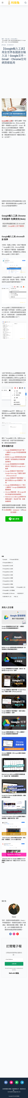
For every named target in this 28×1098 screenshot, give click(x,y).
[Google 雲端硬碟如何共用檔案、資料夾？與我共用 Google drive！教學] (14, 659)
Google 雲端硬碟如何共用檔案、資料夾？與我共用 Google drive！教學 (15, 466)
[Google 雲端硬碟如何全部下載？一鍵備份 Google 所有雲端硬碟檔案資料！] (14, 617)
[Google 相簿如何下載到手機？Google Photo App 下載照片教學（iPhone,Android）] (14, 681)
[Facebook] (10, 934)
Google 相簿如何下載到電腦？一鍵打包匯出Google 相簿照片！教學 (15, 480)
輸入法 (16, 596)
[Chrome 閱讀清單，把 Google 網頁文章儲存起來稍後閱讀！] (14, 744)
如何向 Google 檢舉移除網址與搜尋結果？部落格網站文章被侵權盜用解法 (15, 459)
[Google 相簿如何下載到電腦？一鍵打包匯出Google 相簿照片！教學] (14, 702)
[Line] (17, 1082)
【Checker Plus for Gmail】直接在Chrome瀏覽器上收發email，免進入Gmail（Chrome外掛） (14, 860)
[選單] (2, 2)
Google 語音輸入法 (8, 562)
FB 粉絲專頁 (7, 510)
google (5, 559)
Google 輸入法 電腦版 (8, 587)
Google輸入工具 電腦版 (9, 590)
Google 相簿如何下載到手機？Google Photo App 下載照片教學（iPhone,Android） (15, 473)
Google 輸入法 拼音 (8, 571)
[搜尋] (25, 3)
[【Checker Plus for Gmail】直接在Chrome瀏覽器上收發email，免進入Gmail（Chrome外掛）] (14, 850)
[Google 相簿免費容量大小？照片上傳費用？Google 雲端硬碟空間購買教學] (14, 723)
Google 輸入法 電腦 (8, 584)
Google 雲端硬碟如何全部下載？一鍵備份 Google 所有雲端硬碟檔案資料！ (15, 452)
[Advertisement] (14, 20)
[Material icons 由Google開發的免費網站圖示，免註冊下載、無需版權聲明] (14, 765)
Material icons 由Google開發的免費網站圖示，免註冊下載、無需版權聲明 (15, 499)
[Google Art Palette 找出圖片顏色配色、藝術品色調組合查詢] (14, 786)
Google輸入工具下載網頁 (16, 226)
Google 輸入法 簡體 (8, 578)
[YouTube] (17, 934)
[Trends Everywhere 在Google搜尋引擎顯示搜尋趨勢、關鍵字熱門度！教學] (14, 807)
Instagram (16, 510)
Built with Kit (14, 973)
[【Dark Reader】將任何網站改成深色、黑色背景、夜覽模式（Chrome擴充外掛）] (14, 828)
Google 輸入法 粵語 (8, 581)
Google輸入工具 (20, 587)
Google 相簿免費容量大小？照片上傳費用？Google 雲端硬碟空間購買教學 (15, 487)
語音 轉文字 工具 (7, 596)
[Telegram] (22, 1082)
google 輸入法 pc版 (8, 565)
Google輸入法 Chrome (8, 593)
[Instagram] (14, 934)
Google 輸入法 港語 (8, 575)
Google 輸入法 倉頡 (8, 568)
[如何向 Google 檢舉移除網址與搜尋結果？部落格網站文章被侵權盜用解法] (14, 638)
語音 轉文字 (20, 593)
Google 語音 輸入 (14, 559)
